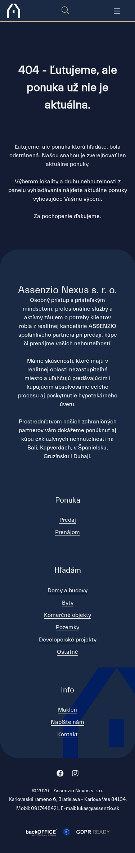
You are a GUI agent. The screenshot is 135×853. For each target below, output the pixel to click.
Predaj (67, 520)
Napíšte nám (67, 722)
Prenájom (67, 532)
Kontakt (67, 734)
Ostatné (67, 652)
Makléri (67, 710)
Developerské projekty (67, 639)
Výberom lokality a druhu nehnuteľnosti (66, 181)
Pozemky (67, 627)
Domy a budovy (67, 590)
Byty (67, 603)
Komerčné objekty (67, 615)
